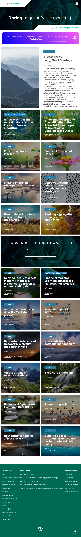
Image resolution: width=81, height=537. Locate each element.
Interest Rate (7, 495)
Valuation (6, 519)
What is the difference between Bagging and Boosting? (39, 478)
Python (6, 502)
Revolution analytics (71, 484)
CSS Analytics (69, 488)
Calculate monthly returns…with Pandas (33, 484)
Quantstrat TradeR (71, 481)
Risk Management (9, 512)
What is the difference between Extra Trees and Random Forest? (42, 488)
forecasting (7, 488)
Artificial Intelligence (15, 114)
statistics (6, 516)
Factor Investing (8, 484)
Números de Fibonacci (27, 474)
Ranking (6, 509)
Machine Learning (9, 498)
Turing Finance (70, 474)
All (49, 52)
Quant (12, 3)
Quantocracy (69, 478)
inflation (6, 491)
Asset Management (10, 481)
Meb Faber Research (72, 491)
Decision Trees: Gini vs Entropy (30, 481)
